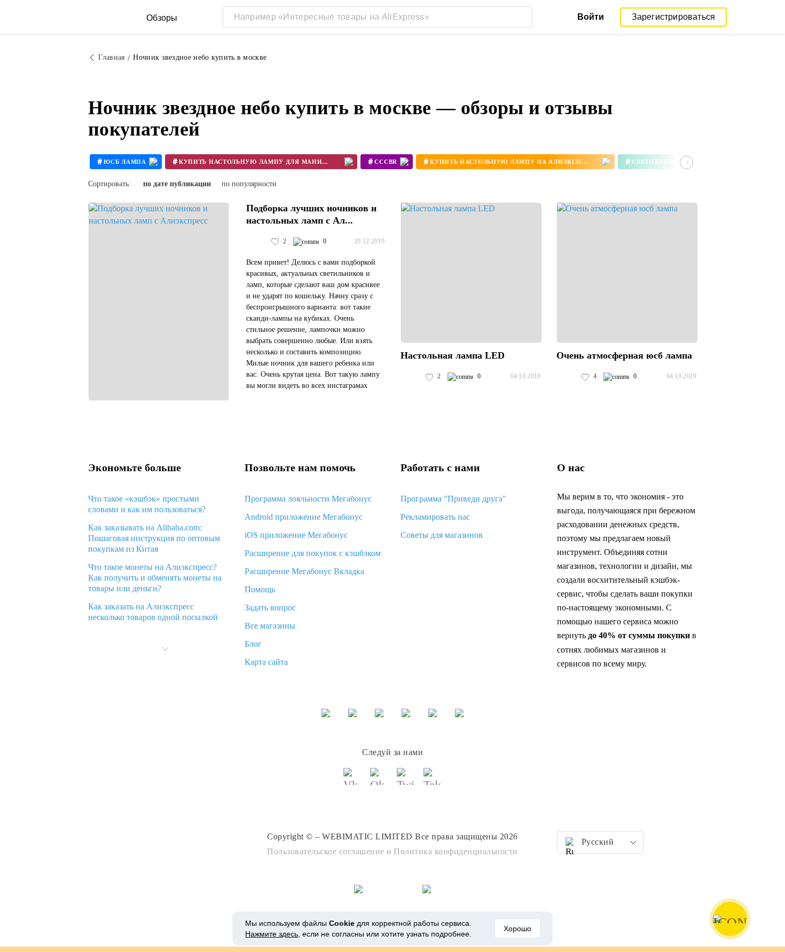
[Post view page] (158, 301)
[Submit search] (521, 17)
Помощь (260, 589)
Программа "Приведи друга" (453, 498)
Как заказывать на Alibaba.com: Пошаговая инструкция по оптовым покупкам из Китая (154, 538)
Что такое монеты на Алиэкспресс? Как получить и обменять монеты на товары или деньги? (155, 577)
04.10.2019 (526, 376)
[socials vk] (352, 781)
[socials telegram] (432, 781)
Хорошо (517, 928)
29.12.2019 (369, 241)
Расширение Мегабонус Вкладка (304, 571)
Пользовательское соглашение (325, 851)
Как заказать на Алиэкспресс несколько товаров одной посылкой (153, 612)
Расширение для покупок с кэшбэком (313, 553)
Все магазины (270, 625)
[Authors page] (257, 241)
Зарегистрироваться (674, 16)
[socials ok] (379, 781)
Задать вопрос (270, 607)
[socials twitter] (405, 781)
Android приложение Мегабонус (304, 516)
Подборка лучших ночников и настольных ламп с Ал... (311, 214)
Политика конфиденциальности (456, 851)
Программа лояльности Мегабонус (308, 498)
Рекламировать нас (435, 516)
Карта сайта (266, 662)
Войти (590, 16)
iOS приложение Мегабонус (296, 535)
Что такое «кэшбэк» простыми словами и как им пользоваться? (147, 504)
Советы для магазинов (442, 535)
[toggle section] (165, 649)
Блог (253, 643)
